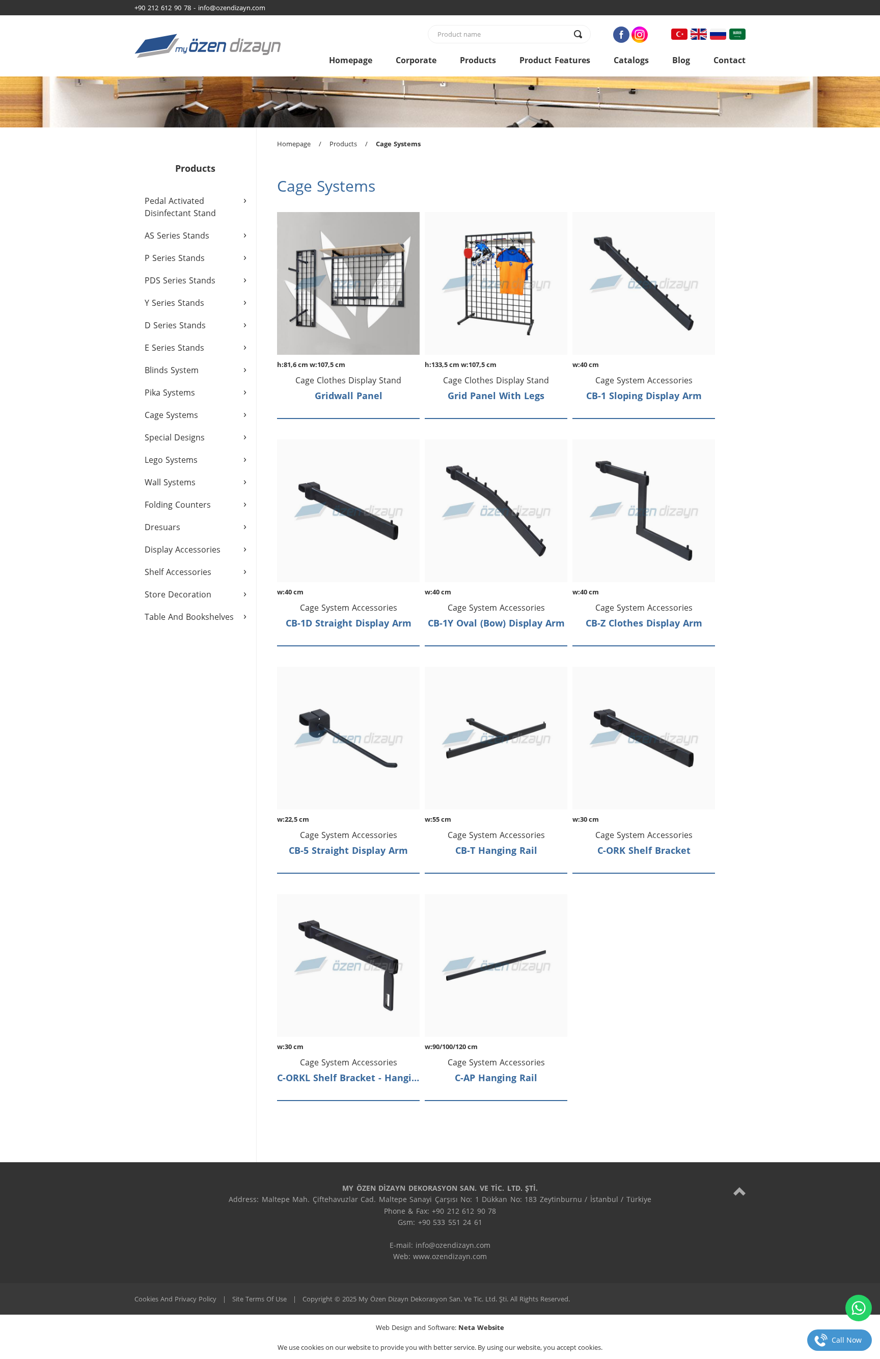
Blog (681, 60)
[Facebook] (621, 35)
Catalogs (631, 60)
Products (478, 60)
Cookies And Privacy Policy (175, 1298)
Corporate (416, 60)
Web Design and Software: (440, 1327)
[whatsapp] (858, 1308)
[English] (699, 34)
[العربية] (737, 34)
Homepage (350, 60)
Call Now (847, 1340)
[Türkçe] (679, 34)
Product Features (554, 60)
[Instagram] (639, 35)
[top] (739, 1191)
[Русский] (718, 34)
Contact (729, 60)
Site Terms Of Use (259, 1298)
